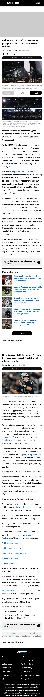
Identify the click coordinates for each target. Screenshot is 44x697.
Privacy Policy (26, 668)
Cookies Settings (27, 679)
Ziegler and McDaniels (20, 172)
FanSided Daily (27, 664)
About (4, 656)
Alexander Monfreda (12, 50)
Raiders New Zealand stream (14, 553)
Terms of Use (7, 671)
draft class (36, 207)
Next (36, 93)
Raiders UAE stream (10, 558)
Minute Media (11, 684)
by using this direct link (21, 507)
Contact (5, 660)
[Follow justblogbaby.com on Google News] (38, 262)
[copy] (14, 54)
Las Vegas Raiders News (15, 642)
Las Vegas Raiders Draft (15, 340)
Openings (24, 656)
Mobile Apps (7, 664)
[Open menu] (3, 3)
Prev (8, 93)
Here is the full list (9, 591)
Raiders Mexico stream (11, 548)
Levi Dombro (9, 365)
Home (4, 340)
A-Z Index (5, 679)
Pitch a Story (7, 668)
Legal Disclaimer (8, 675)
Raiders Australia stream (12, 543)
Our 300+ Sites (27, 660)
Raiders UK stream (9, 563)
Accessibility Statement (30, 675)
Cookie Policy (26, 671)
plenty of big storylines (31, 455)
